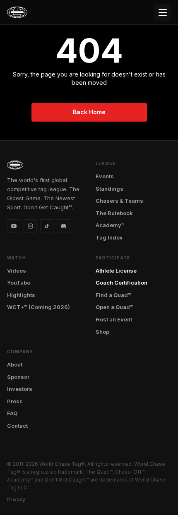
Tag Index (109, 237)
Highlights (21, 295)
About (14, 364)
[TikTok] (46, 225)
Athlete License (116, 270)
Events (105, 176)
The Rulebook (114, 213)
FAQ (12, 413)
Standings (109, 188)
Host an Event (114, 319)
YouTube (18, 282)
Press (15, 401)
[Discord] (63, 225)
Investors (19, 389)
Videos (16, 270)
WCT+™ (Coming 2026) (38, 307)
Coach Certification (121, 282)
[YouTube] (13, 225)
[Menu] (162, 12)
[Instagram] (30, 225)
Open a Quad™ (114, 307)
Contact (17, 425)
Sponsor (18, 377)
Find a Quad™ (113, 295)
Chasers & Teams (119, 200)
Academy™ (110, 225)
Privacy (16, 499)
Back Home (89, 111)
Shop (102, 331)
